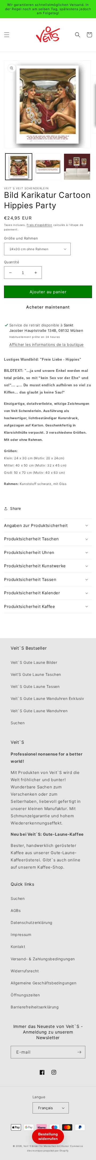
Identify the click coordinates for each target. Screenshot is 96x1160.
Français (45, 1108)
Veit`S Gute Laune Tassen (35, 686)
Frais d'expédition (39, 224)
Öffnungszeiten (25, 995)
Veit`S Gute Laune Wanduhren (39, 710)
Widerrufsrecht (25, 971)
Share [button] (15, 508)
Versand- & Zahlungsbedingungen (43, 959)
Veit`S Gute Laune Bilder (34, 662)
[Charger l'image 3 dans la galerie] (48, 166)
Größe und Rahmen (21, 238)
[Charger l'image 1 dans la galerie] (18, 166)
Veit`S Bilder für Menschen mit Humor (46, 1146)
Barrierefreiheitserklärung (35, 1007)
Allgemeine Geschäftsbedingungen (44, 983)
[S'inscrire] (79, 1052)
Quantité (11, 262)
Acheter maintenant (48, 307)
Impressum (21, 934)
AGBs (16, 910)
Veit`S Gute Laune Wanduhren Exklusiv (47, 698)
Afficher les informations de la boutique (46, 344)
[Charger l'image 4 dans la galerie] (77, 166)
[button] (7, 35)
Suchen (18, 722)
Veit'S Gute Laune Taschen (36, 674)
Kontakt (18, 946)
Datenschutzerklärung (32, 922)
